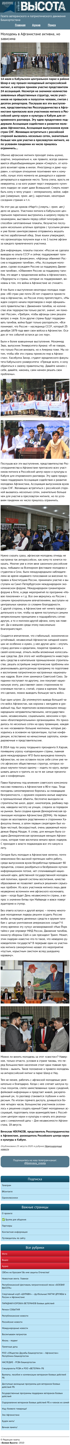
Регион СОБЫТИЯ (11, 1309)
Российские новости (12, 1322)
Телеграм (6, 1185)
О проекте (7, 1213)
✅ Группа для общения (14, 1219)
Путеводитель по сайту (13, 1238)
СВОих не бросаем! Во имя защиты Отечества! (25, 1272)
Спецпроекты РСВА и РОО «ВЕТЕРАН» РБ (23, 1368)
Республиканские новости (15, 1315)
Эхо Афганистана (10, 1415)
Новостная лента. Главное (15, 1278)
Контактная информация (15, 1232)
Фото (4, 1253)
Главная (20, 25)
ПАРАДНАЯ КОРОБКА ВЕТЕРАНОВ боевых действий (28, 1303)
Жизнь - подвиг (10, 1340)
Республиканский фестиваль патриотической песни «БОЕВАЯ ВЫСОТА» (33, 1286)
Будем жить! (8, 1421)
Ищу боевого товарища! (14, 1408)
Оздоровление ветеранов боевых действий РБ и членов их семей (35, 1402)
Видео (5, 1260)
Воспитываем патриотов (14, 1334)
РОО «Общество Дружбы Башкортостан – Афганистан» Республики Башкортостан (30, 1354)
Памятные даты (10, 1346)
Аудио (5, 1266)
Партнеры (7, 1225)
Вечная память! (9, 1427)
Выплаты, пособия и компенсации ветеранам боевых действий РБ (34, 1376)
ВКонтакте (7, 1191)
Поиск (52, 25)
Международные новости (15, 1328)
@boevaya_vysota (35, 1163)
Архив (36, 25)
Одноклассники (10, 1197)
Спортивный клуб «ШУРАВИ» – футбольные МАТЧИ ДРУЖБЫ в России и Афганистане (34, 1295)
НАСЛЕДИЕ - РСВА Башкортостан (19, 1362)
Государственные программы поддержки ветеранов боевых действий (32, 1395)
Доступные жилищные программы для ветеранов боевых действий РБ (31, 1385)
